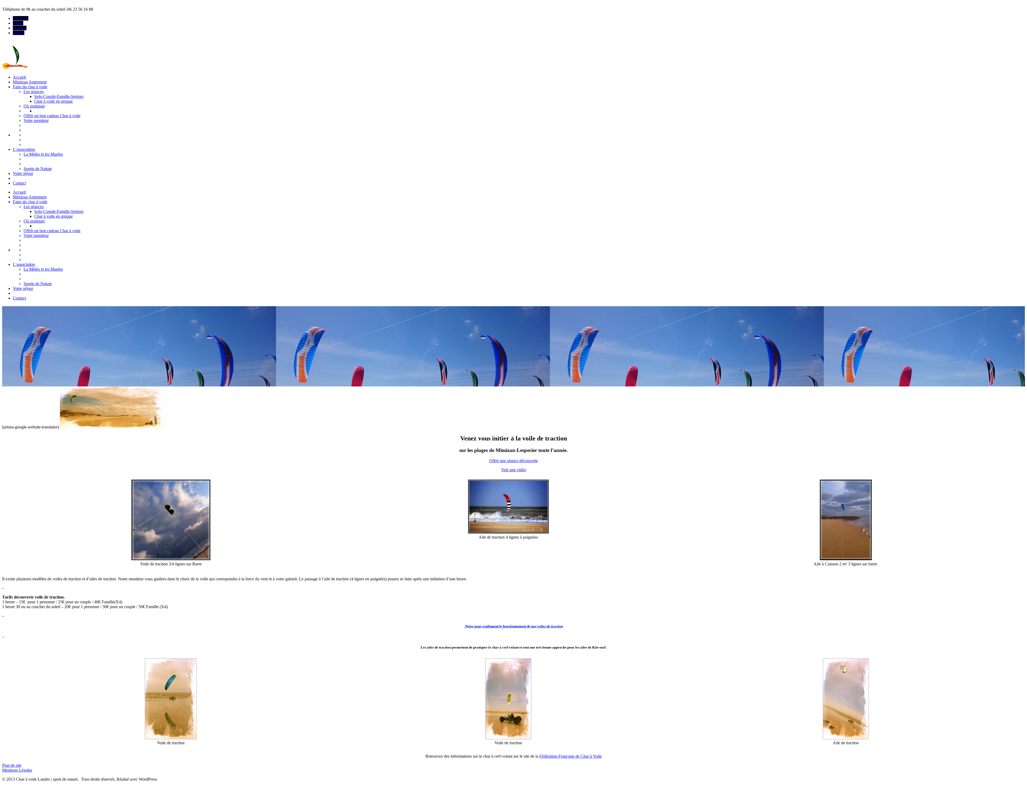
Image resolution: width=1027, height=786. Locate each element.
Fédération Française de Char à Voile (570, 756)
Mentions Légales (17, 770)
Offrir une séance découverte (513, 460)
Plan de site (11, 765)
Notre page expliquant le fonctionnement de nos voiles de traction (513, 626)
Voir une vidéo (513, 469)
